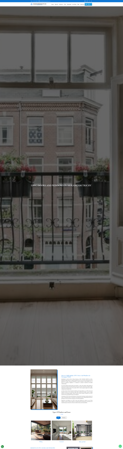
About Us (56, 4)
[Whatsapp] (91, 1)
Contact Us (82, 4)
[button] (120, 446)
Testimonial (69, 4)
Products (60, 4)
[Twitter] (87, 1)
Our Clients (74, 4)
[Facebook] (85, 1)
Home (53, 4)
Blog (78, 4)
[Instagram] (89, 1)
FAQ (65, 4)
